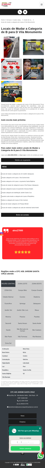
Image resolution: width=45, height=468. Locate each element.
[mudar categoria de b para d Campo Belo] (33, 69)
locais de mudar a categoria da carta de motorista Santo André (20, 207)
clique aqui (22, 155)
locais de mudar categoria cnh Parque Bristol (15, 204)
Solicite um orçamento (22, 160)
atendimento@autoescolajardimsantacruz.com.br (23, 407)
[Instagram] (22, 453)
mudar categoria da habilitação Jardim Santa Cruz (17, 192)
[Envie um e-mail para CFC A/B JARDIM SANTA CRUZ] (25, 12)
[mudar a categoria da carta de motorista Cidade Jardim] (33, 47)
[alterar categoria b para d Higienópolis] (11, 69)
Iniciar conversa (25, 448)
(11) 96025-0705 (23, 404)
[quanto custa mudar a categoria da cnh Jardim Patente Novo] (11, 47)
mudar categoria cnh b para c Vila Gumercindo (15, 177)
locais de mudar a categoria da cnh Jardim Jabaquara (18, 174)
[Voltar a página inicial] (6, 4)
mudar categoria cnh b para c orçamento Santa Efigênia (18, 181)
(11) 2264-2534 (12, 155)
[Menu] (42, 4)
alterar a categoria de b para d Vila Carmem (15, 200)
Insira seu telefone (25, 438)
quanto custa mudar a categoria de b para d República (18, 196)
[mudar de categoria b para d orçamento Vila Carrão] (11, 91)
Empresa (22, 422)
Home (22, 416)
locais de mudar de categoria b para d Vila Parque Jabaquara (20, 185)
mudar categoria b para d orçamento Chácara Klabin (17, 189)
